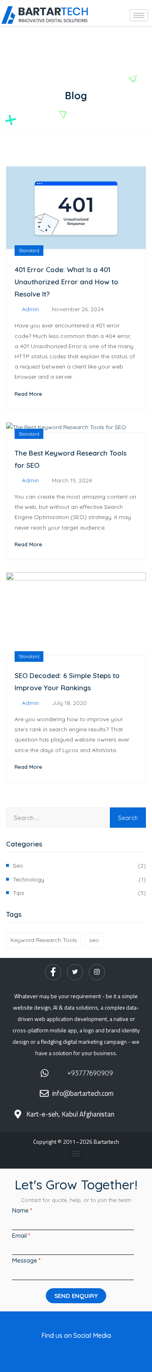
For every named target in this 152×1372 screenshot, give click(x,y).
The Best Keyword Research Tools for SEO (70, 459)
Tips (18, 892)
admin (30, 309)
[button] (76, 1153)
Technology (28, 879)
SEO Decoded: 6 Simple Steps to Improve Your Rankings (67, 681)
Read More (28, 393)
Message (24, 1260)
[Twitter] (75, 972)
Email (19, 1235)
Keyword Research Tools (44, 940)
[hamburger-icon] (139, 15)
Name (20, 1210)
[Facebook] (53, 972)
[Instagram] (97, 972)
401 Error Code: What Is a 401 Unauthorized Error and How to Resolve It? (66, 281)
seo (18, 865)
